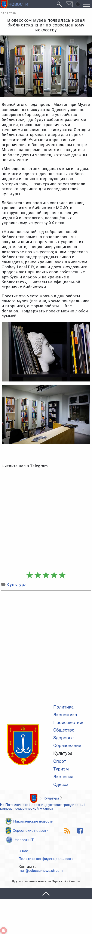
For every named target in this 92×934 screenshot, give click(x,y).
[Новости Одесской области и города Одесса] (14, 4)
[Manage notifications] (3, 930)
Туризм (61, 769)
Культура (62, 753)
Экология (63, 777)
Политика (63, 707)
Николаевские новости (33, 821)
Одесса (60, 784)
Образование (67, 745)
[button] (46, 893)
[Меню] (86, 4)
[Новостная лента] (67, 831)
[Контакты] (69, 4)
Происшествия (69, 722)
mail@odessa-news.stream (41, 870)
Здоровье (63, 738)
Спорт (59, 761)
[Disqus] (46, 646)
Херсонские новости (31, 830)
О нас (23, 851)
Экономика (65, 715)
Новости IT (24, 840)
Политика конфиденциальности (46, 859)
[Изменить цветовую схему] (77, 4)
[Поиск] (59, 4)
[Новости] (33, 798)
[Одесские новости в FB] (80, 831)
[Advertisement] (46, 520)
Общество (63, 730)
